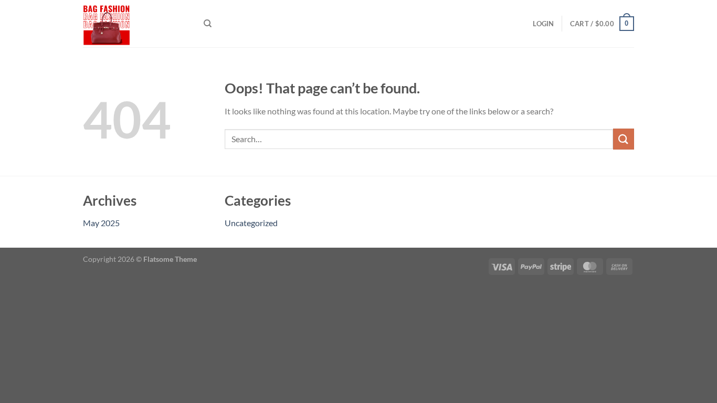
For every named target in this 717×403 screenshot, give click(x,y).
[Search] (208, 24)
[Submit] (623, 139)
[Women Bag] (135, 23)
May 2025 (101, 223)
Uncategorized (251, 223)
